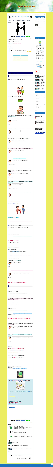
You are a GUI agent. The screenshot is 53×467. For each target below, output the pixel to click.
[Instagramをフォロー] (39, 67)
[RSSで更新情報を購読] (42, 67)
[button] (44, 14)
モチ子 (40, 44)
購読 (36, 25)
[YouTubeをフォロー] (40, 67)
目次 (20, 55)
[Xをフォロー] (38, 67)
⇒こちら (42, 50)
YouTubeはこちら (39, 66)
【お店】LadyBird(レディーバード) (39, 61)
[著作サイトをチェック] (37, 67)
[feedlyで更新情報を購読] (41, 67)
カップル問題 (13, 407)
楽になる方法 (10, 407)
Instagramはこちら (38, 64)
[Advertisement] (20, 66)
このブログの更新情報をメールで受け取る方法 (19, 368)
